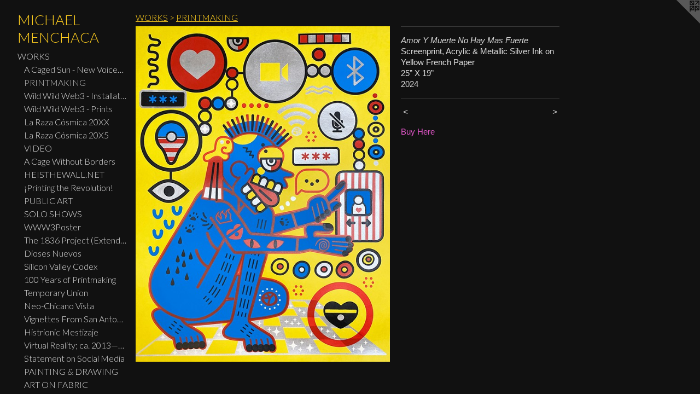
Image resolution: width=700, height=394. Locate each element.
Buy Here (418, 131)
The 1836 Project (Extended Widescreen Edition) (75, 240)
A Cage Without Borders (69, 161)
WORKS (34, 56)
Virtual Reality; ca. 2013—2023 (75, 345)
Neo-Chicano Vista (59, 305)
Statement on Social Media (74, 358)
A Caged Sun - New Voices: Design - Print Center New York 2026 (75, 69)
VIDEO (38, 148)
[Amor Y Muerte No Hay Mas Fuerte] (263, 194)
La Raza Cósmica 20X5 (66, 135)
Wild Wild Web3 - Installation (75, 95)
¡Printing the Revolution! (68, 187)
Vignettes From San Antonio (75, 319)
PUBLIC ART (48, 200)
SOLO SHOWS (53, 213)
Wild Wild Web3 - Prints (68, 108)
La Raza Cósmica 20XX (66, 122)
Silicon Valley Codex (60, 266)
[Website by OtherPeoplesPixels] (678, 22)
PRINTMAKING (55, 82)
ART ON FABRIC (56, 384)
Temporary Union (56, 292)
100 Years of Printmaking (70, 279)
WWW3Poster (52, 227)
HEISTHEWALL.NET (64, 174)
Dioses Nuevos (52, 253)
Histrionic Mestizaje (61, 332)
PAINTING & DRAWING (71, 371)
